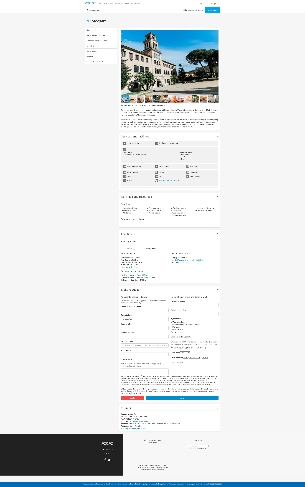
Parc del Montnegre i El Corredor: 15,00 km (187, 260)
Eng (204, 4)
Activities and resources (96, 40)
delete (132, 398)
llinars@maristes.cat (141, 421)
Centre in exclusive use (180, 337)
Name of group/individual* (131, 306)
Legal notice (198, 440)
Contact (89, 56)
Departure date (177, 357)
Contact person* (127, 333)
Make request (213, 10)
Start (88, 30)
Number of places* (178, 301)
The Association (93, 10)
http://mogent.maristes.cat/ (135, 428)
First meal (176, 353)
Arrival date (175, 348)
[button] (216, 62)
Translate (204, 448)
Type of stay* (176, 319)
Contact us (107, 454)
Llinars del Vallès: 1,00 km (130, 267)
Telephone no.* (127, 342)
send (182, 398)
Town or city (126, 324)
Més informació (204, 484)
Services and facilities (95, 35)
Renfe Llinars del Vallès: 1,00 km (135, 275)
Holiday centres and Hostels (192, 10)
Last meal (175, 362)
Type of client (126, 315)
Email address (126, 350)
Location (90, 46)
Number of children (178, 310)
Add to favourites (95, 61)
